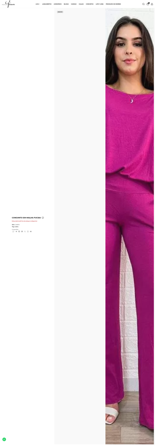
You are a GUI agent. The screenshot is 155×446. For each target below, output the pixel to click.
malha (16, 226)
